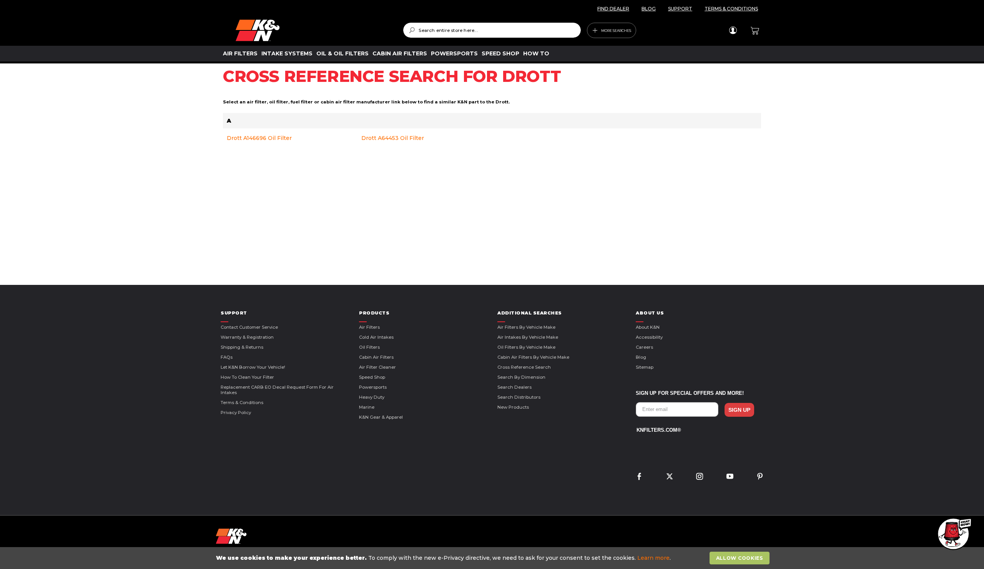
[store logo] (314, 30)
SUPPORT (680, 9)
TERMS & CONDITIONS (731, 9)
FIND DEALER (613, 9)
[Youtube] (729, 477)
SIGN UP (739, 410)
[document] (493, 558)
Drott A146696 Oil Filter (259, 138)
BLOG (649, 9)
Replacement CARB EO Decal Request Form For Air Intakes (277, 389)
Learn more (653, 557)
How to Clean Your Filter (247, 377)
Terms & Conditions (242, 402)
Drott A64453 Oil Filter (392, 138)
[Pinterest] (759, 477)
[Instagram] (699, 477)
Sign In (732, 30)
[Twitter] (669, 477)
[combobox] (492, 30)
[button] (953, 534)
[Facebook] (639, 477)
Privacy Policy (236, 412)
